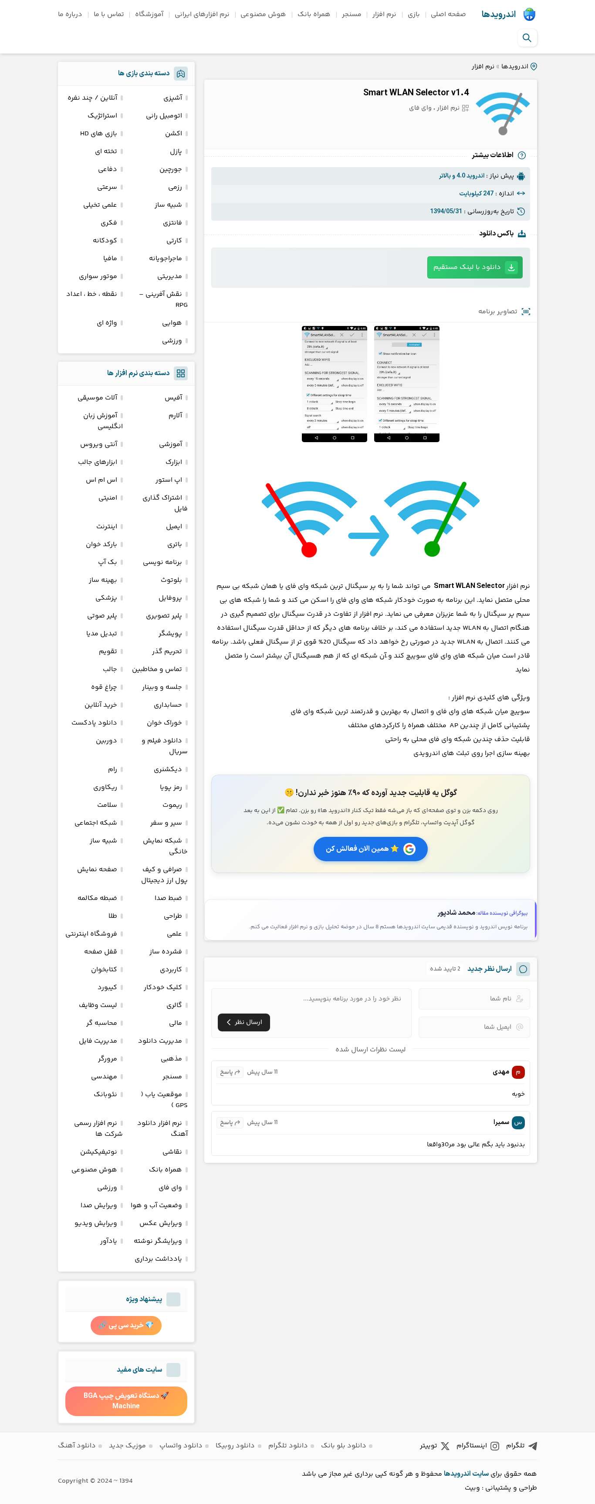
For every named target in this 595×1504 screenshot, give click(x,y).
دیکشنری (168, 769)
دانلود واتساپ (181, 1445)
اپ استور (169, 480)
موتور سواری (98, 276)
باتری (174, 544)
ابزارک (174, 462)
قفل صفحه (100, 952)
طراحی (173, 916)
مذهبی (171, 1059)
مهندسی (104, 1076)
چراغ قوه (104, 687)
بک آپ (107, 562)
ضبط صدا (168, 898)
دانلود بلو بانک (343, 1445)
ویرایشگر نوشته (158, 1241)
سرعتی (107, 187)
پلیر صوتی (102, 616)
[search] (527, 38)
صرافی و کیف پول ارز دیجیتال (164, 875)
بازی (414, 14)
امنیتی (107, 498)
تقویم (108, 651)
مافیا (110, 258)
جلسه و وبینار (162, 687)
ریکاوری (105, 787)
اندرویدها (499, 14)
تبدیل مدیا (101, 633)
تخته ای (106, 151)
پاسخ (226, 1072)
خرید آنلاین (101, 705)
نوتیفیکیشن (98, 1152)
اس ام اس (101, 480)
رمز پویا (171, 787)
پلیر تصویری (164, 616)
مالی (175, 1023)
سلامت (107, 805)
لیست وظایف (98, 1005)
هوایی (172, 323)
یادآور (108, 1241)
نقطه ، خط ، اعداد (91, 294)
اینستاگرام (471, 1445)
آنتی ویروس (98, 444)
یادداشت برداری (158, 1259)
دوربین (106, 740)
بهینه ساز (103, 580)
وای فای (420, 108)
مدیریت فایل (98, 1041)
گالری (174, 1005)
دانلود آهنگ (77, 1445)
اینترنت (106, 526)
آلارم (175, 415)
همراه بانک (314, 14)
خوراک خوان (164, 723)
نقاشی (172, 1152)
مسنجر (352, 14)
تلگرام (515, 1445)
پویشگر (170, 633)
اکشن (173, 133)
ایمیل (174, 526)
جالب (110, 669)
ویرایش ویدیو (95, 1223)
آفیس (173, 398)
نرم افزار (384, 14)
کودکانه (105, 240)
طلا (112, 916)
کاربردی (171, 969)
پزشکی (106, 598)
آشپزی (172, 98)
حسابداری (168, 705)
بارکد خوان (101, 544)
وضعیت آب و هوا (156, 1205)
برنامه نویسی (162, 562)
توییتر (428, 1445)
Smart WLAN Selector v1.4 (416, 93)
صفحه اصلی (448, 14)
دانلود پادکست (94, 723)
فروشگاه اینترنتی (91, 934)
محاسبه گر (101, 1023)
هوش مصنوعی (263, 14)
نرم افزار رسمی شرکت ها (98, 1129)
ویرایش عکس (160, 1223)
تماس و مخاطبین (157, 669)
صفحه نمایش (97, 869)
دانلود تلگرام (288, 1445)
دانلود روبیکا (235, 1445)
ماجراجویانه (165, 258)
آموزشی (170, 444)
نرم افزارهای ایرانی (202, 14)
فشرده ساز (165, 952)
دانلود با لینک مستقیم (467, 267)
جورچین (170, 169)
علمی (174, 934)
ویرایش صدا (99, 1205)
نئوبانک (105, 1094)
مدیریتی (169, 276)
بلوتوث (171, 580)
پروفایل (170, 598)
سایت (480, 1474)
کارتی (174, 240)
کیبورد (107, 987)
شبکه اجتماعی (95, 823)
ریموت (172, 805)
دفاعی (107, 169)
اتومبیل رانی (164, 116)
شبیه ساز (168, 205)
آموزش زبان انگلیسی (103, 421)
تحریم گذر (167, 651)
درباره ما (70, 14)
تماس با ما (109, 14)
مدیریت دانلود (160, 1041)
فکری (109, 223)
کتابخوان (104, 969)
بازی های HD (98, 133)
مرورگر (107, 1059)
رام (112, 769)
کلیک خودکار (163, 987)
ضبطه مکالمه (97, 898)
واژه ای (107, 323)
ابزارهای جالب (97, 462)
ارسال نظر (248, 1022)
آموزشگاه (149, 14)
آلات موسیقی (97, 398)
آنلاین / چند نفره (92, 98)
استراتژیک (102, 116)
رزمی (175, 187)
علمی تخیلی (100, 205)
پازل (176, 151)
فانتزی (172, 223)
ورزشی (172, 341)
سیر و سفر (166, 823)
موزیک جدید (127, 1445)
